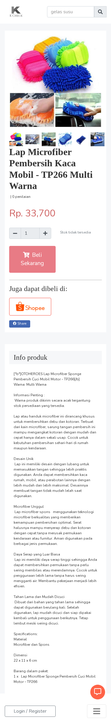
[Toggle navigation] (96, 711)
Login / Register (30, 711)
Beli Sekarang (32, 259)
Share (21, 323)
